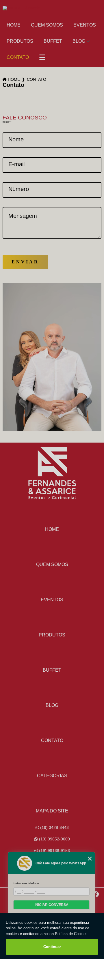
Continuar (52, 947)
